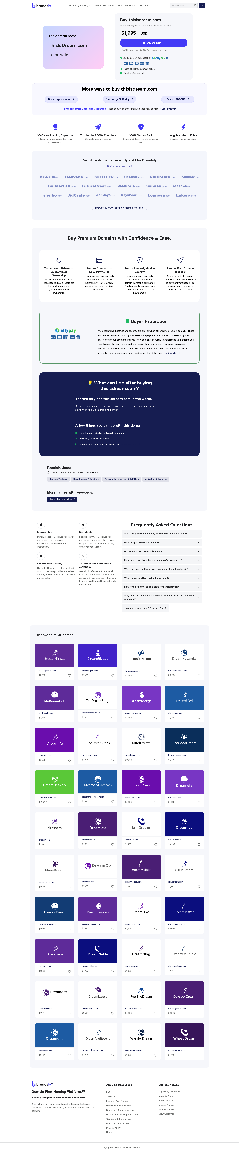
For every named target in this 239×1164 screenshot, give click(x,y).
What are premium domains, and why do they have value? (155, 534)
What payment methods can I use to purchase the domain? (156, 569)
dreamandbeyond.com (92, 1050)
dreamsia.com (174, 797)
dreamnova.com (132, 797)
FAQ (108, 1092)
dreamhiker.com (132, 924)
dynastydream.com (47, 924)
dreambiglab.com (90, 671)
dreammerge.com (133, 713)
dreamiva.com (174, 840)
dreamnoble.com (89, 966)
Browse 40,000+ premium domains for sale (119, 208)
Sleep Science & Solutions (86, 479)
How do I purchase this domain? (141, 542)
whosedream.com (176, 1050)
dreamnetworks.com (177, 671)
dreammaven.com (176, 924)
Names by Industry (78, 5)
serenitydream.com (47, 671)
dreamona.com (45, 1051)
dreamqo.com (88, 882)
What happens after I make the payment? (146, 578)
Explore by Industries (169, 1091)
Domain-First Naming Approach (122, 1114)
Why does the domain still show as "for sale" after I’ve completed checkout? (159, 597)
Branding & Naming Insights (120, 1110)
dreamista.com (88, 840)
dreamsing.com (132, 966)
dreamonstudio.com (177, 966)
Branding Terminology (117, 1123)
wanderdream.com (133, 1050)
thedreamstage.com (91, 713)
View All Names (166, 1114)
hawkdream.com (132, 671)
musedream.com (46, 882)
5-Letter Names (166, 1105)
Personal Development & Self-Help (122, 479)
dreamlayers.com (90, 1008)
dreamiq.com (44, 755)
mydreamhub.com (47, 713)
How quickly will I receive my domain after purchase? (153, 560)
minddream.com (132, 755)
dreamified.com (175, 713)
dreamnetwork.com (47, 797)
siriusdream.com (175, 882)
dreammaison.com (133, 882)
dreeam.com (44, 840)
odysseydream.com (177, 1008)
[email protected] (130, 444)
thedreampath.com (90, 755)
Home (109, 1132)
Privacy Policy (113, 1128)
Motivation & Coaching (155, 479)
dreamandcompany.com (93, 797)
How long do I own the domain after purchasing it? (151, 587)
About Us (110, 1096)
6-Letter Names (166, 1109)
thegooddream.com (177, 755)
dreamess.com (45, 1008)
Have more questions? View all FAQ (144, 608)
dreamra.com (45, 966)
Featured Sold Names (117, 1101)
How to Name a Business (118, 1105)
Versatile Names (103, 5)
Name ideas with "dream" (62, 499)
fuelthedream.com (133, 1008)
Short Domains (125, 5)
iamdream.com (131, 840)
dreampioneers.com (91, 924)
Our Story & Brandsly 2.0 (118, 1119)
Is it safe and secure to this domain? (144, 551)
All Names (144, 5)
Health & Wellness (58, 479)
